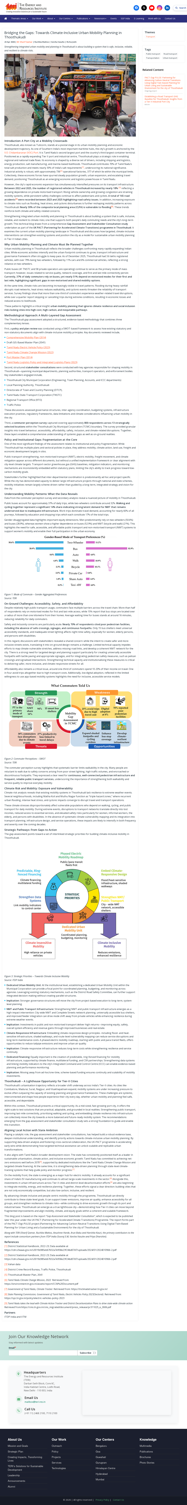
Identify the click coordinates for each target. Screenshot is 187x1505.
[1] (5, 1246)
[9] (5, 1303)
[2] (5, 1255)
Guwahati (101, 1457)
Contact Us (170, 18)
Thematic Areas (19, 18)
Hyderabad (102, 1474)
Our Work (37, 18)
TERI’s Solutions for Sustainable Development (25, 1467)
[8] (5, 1294)
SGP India (125, 18)
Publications (83, 18)
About (50, 18)
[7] (5, 1289)
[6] (5, 1280)
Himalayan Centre (105, 1468)
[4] (5, 1269)
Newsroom (99, 18)
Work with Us (154, 18)
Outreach (57, 1446)
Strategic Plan (15, 1451)
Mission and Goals (18, 1446)
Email (11, 1347)
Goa (98, 1451)
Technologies (59, 1468)
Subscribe (85, 1352)
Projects (56, 1457)
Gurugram (101, 1462)
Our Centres (65, 18)
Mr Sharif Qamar (24, 42)
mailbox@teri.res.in (35, 1401)
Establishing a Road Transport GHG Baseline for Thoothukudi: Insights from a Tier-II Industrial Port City (163, 99)
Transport (150, 36)
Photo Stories (147, 1462)
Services (57, 1462)
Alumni (11, 1486)
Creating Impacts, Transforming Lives (25, 1458)
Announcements (16, 1481)
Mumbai (100, 1479)
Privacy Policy (102, 1499)
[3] (5, 1264)
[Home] (26, 7)
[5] (5, 1274)
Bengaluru (101, 1446)
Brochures (145, 1457)
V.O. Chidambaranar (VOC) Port (21, 152)
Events (113, 18)
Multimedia (145, 1446)
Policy (55, 1451)
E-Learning (139, 18)
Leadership (14, 1475)
